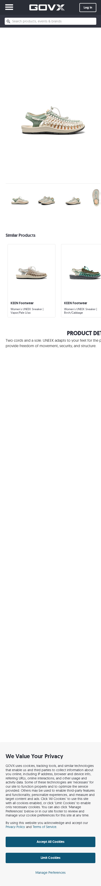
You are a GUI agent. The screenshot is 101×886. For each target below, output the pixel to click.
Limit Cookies (50, 858)
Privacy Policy (15, 827)
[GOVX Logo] (47, 7)
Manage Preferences (50, 872)
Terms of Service (45, 827)
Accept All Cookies (50, 842)
